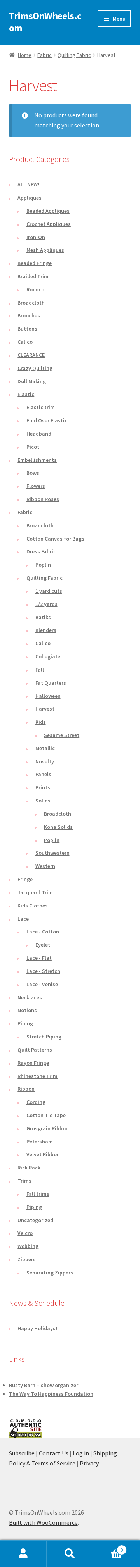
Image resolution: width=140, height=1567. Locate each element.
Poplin (43, 564)
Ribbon (26, 1088)
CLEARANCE (31, 354)
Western (45, 866)
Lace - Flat (39, 957)
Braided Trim (33, 276)
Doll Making (32, 381)
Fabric (44, 55)
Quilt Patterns (35, 1049)
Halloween (48, 695)
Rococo (35, 289)
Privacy (89, 1463)
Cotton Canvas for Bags (55, 538)
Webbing (28, 1246)
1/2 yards (46, 604)
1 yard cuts (48, 590)
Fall (39, 669)
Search (70, 1554)
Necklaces (30, 997)
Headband (38, 433)
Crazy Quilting (35, 368)
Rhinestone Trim (38, 1076)
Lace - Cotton (42, 931)
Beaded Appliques (48, 210)
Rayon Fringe (33, 1062)
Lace (23, 918)
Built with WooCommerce (43, 1522)
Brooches (29, 315)
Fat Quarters (50, 682)
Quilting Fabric (74, 55)
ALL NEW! (28, 184)
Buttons (27, 328)
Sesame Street (61, 735)
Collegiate (47, 656)
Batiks (43, 617)
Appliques (30, 197)
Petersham (39, 1141)
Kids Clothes (33, 905)
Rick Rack (29, 1167)
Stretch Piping (43, 1036)
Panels (43, 774)
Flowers (35, 485)
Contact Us (53, 1453)
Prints (42, 787)
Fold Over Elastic (46, 420)
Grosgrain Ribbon (47, 1128)
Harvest (44, 708)
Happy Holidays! (37, 1328)
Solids (43, 800)
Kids (40, 721)
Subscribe (22, 1453)
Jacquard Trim (35, 892)
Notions (27, 1010)
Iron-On (35, 237)
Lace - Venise (42, 984)
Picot (32, 446)
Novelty (44, 761)
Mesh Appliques (45, 249)
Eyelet (42, 944)
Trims (25, 1180)
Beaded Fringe (35, 263)
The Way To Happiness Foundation (51, 1393)
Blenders (45, 630)
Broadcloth (31, 302)
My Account (23, 1554)
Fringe (25, 879)
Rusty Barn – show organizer (43, 1385)
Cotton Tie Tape (46, 1115)
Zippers (27, 1259)
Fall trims (37, 1193)
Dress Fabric (41, 551)
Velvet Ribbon (43, 1154)
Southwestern (52, 852)
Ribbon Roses (42, 499)
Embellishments (37, 459)
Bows (32, 472)
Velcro (25, 1232)
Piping (25, 1023)
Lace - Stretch (43, 971)
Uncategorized (35, 1220)
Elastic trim (40, 407)
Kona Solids (58, 826)
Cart (108, 1547)
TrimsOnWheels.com (45, 22)
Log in (81, 1453)
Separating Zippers (49, 1272)
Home (25, 55)
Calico (25, 341)
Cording (36, 1102)
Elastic (26, 394)
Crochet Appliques (48, 223)
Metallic (45, 748)
